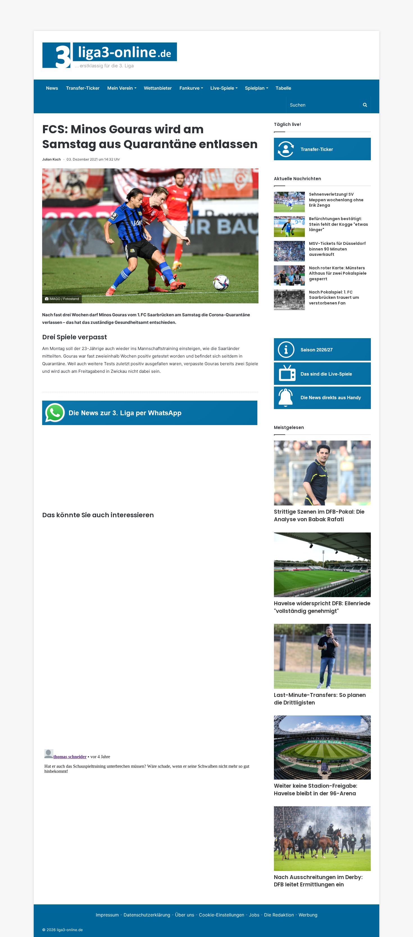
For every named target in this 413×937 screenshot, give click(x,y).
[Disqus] (150, 817)
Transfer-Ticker (82, 88)
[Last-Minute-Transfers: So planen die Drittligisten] (322, 656)
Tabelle (283, 88)
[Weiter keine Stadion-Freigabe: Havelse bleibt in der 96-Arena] (322, 747)
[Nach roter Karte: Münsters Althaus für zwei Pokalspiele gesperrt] (289, 275)
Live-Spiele (222, 88)
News (52, 88)
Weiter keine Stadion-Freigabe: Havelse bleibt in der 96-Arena (315, 789)
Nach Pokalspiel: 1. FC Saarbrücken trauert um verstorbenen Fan (334, 297)
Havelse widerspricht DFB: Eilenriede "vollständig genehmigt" (322, 607)
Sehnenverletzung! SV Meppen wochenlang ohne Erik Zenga (336, 199)
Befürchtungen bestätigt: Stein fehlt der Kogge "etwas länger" (338, 224)
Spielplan (255, 88)
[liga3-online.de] (109, 55)
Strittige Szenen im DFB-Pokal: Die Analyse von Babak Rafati (319, 515)
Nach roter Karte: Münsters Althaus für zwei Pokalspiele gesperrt (338, 273)
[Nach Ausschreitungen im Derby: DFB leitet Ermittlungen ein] (322, 838)
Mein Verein (120, 88)
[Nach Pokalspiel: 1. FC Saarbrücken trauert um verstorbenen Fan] (289, 300)
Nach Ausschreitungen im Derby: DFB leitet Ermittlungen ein (318, 881)
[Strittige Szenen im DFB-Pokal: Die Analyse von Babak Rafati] (322, 473)
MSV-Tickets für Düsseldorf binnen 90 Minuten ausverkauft (337, 249)
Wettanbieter (158, 88)
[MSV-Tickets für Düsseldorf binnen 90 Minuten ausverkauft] (289, 251)
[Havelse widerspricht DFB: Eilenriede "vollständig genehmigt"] (322, 564)
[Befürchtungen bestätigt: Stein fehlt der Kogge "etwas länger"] (289, 226)
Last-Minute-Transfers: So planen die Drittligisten (320, 698)
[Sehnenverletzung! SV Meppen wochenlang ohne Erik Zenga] (289, 202)
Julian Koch (51, 159)
